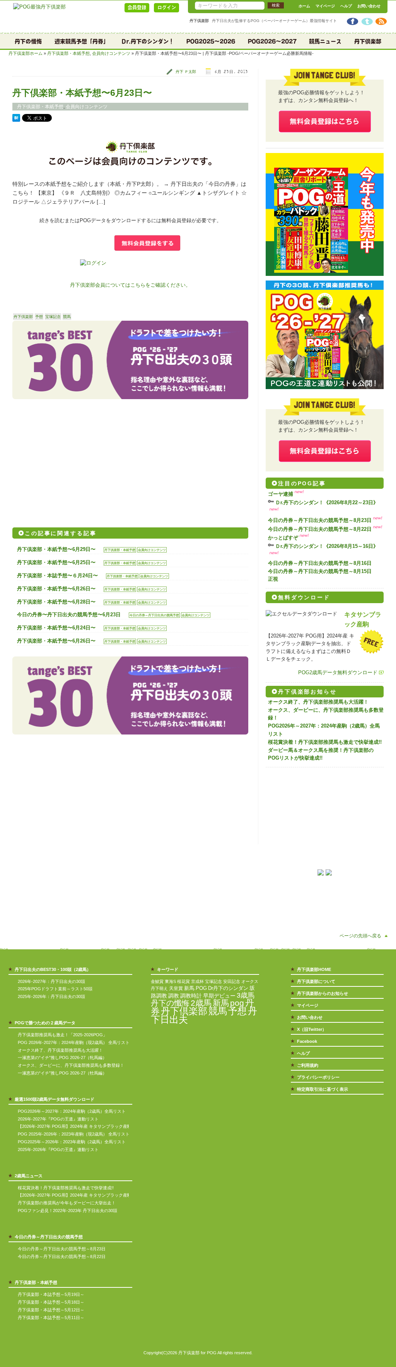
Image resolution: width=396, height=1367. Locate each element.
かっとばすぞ (283, 538)
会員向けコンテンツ (111, 53)
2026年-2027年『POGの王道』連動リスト (58, 1119)
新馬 (221, 1002)
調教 (173, 996)
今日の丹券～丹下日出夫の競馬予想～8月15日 (320, 571)
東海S (170, 981)
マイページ (325, 6)
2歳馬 (201, 1002)
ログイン (166, 7)
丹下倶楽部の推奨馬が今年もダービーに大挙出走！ (67, 1202)
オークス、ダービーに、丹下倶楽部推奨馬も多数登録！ (71, 1065)
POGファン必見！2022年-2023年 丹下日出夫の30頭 (67, 1210)
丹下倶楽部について (316, 981)
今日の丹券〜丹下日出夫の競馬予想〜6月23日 (69, 614)
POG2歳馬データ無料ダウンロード (337, 672)
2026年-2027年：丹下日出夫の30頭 (51, 981)
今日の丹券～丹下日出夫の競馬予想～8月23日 (320, 520)
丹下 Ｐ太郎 (186, 72)
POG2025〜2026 (210, 41)
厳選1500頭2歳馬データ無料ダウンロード (54, 1099)
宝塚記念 (53, 317)
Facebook (307, 1041)
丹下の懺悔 (28, 41)
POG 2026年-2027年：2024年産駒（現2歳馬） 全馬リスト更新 (78, 1042)
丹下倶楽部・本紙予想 (68, 53)
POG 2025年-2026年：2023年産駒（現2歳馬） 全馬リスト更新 (78, 1134)
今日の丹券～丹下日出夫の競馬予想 (154, 615)
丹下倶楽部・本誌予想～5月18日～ (51, 1302)
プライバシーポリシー (318, 1077)
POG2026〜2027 (272, 41)
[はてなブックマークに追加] (16, 120)
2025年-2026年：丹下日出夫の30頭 (51, 996)
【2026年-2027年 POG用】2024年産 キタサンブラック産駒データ (81, 1126)
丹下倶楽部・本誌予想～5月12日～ (51, 1309)
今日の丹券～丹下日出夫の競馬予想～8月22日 (320, 529)
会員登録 (137, 7)
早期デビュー (219, 996)
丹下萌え (159, 988)
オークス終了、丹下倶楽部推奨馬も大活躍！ (318, 702)
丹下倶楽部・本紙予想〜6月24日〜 (56, 628)
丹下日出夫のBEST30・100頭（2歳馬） (53, 969)
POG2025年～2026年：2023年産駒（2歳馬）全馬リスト (72, 1141)
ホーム (304, 6)
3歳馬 (245, 995)
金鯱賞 (157, 981)
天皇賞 (176, 988)
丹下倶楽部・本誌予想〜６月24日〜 (57, 575)
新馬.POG (195, 988)
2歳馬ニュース (29, 1175)
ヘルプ (346, 6)
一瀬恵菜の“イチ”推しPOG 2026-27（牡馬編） (62, 1073)
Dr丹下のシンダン (228, 988)
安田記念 (231, 981)
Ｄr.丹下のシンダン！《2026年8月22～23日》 (326, 502)
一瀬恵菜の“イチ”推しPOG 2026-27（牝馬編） (62, 1057)
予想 (39, 317)
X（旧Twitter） (311, 1029)
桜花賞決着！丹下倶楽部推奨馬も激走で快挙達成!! (325, 742)
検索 (276, 5)
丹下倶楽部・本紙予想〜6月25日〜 (56, 562)
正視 (273, 579)
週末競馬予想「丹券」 (82, 41)
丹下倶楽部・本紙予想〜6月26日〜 (56, 589)
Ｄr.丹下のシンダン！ (147, 41)
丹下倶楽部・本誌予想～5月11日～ (51, 1317)
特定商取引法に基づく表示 (322, 1089)
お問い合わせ (369, 6)
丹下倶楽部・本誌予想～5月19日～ (51, 1294)
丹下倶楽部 (367, 41)
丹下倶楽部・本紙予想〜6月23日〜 (82, 93)
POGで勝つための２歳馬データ (45, 1022)
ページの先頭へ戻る (360, 935)
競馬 (67, 317)
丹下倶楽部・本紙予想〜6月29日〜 (56, 549)
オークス (249, 981)
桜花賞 (183, 981)
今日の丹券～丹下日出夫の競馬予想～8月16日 (320, 563)
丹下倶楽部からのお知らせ (322, 993)
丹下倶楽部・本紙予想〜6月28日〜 (56, 602)
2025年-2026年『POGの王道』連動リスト (58, 1149)
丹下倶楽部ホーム (26, 53)
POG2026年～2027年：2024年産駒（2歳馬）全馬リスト (72, 1111)
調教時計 (191, 996)
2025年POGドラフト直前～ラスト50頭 (55, 988)
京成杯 (197, 981)
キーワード (167, 969)
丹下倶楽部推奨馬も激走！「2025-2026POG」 (62, 1034)
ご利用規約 (307, 1065)
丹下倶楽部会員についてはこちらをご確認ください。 (130, 285)
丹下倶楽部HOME (314, 969)
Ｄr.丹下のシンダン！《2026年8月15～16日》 (326, 546)
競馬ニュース (325, 41)
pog (237, 1002)
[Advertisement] (71, 460)
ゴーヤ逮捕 (280, 494)
